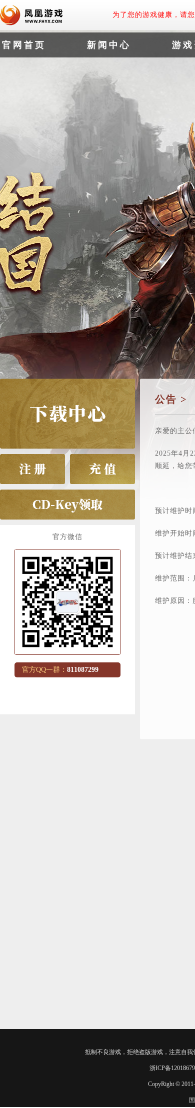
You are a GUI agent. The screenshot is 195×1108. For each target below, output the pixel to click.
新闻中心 (109, 45)
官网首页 (24, 45)
